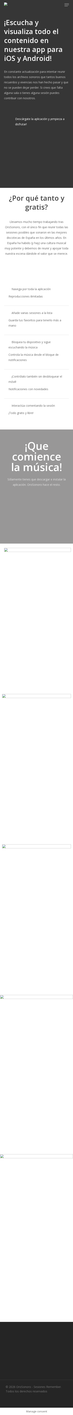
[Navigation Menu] (66, 5)
